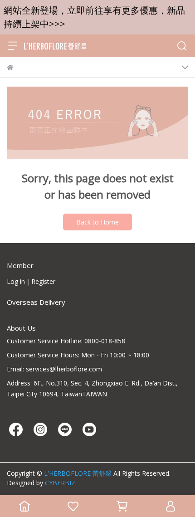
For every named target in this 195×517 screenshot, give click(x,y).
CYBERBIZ (60, 482)
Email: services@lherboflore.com (54, 369)
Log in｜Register (31, 281)
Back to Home (97, 222)
